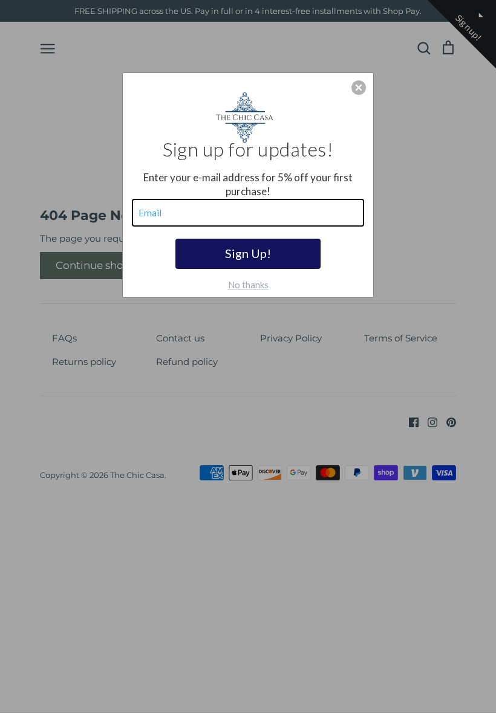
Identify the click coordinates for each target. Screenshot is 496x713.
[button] (358, 87)
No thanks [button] (248, 284)
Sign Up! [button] (248, 253)
